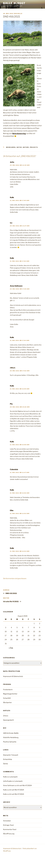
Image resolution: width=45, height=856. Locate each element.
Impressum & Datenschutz (13, 676)
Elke (11, 510)
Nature (26, 147)
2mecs (5, 716)
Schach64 (7, 698)
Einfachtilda (7, 759)
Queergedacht (8, 720)
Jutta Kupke (7, 781)
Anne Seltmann (16, 286)
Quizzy (5, 764)
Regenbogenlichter (10, 694)
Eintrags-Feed (8, 825)
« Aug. (11, 648)
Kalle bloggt (14, 3)
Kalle (19, 13)
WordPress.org (8, 834)
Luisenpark (13, 777)
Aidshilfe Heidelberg (10, 737)
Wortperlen (7, 702)
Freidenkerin (8, 690)
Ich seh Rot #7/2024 (24, 785)
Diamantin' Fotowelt (10, 755)
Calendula (14, 469)
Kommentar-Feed (9, 829)
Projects (34, 147)
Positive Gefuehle (9, 742)
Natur (19, 147)
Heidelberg (11, 147)
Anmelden (7, 821)
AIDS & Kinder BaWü (11, 733)
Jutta (12, 162)
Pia (11, 404)
